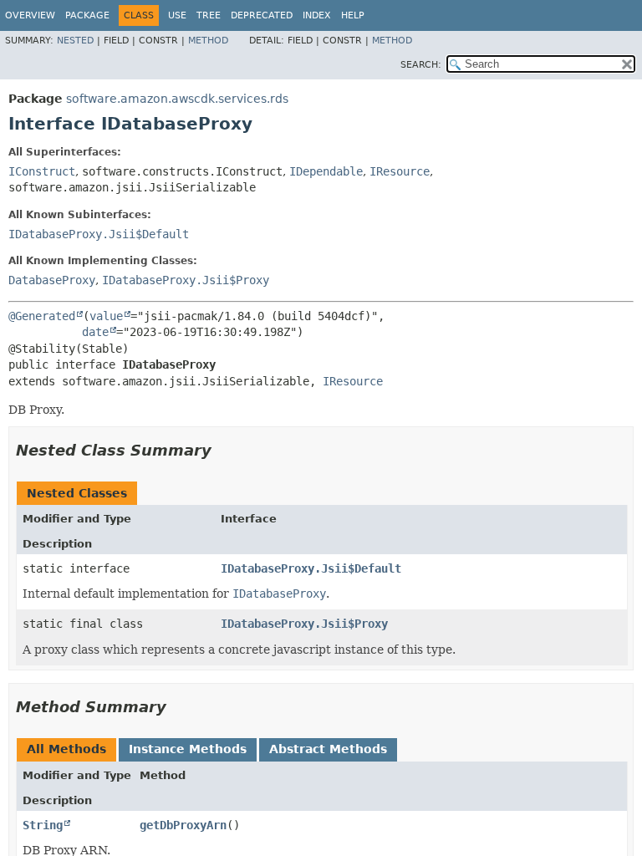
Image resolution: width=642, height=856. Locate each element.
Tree (208, 15)
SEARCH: (420, 64)
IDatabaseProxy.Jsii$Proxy (185, 280)
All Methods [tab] (66, 749)
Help (352, 15)
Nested (75, 40)
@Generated (41, 316)
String (43, 825)
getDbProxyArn (183, 825)
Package (87, 15)
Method (208, 40)
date (95, 332)
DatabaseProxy (51, 280)
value (106, 316)
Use (177, 15)
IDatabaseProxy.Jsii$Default (98, 234)
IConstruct (41, 171)
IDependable (326, 171)
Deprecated (262, 15)
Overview (30, 15)
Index (317, 15)
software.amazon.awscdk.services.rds (177, 98)
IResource (399, 171)
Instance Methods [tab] (188, 749)
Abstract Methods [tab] (328, 749)
